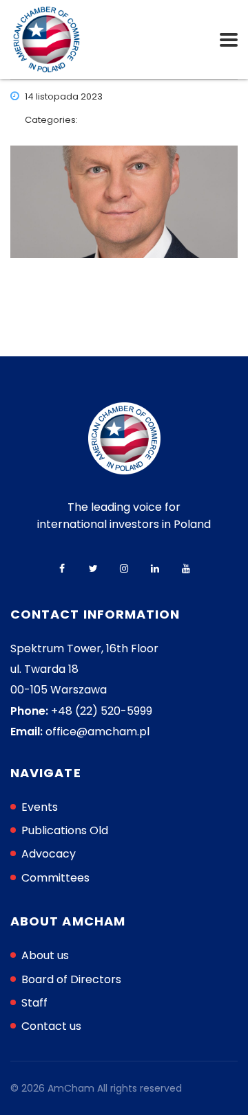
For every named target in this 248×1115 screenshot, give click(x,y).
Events (39, 807)
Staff (34, 1003)
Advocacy (48, 854)
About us (45, 955)
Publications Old (64, 830)
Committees (55, 878)
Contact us (51, 1026)
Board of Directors (71, 979)
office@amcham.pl (97, 731)
